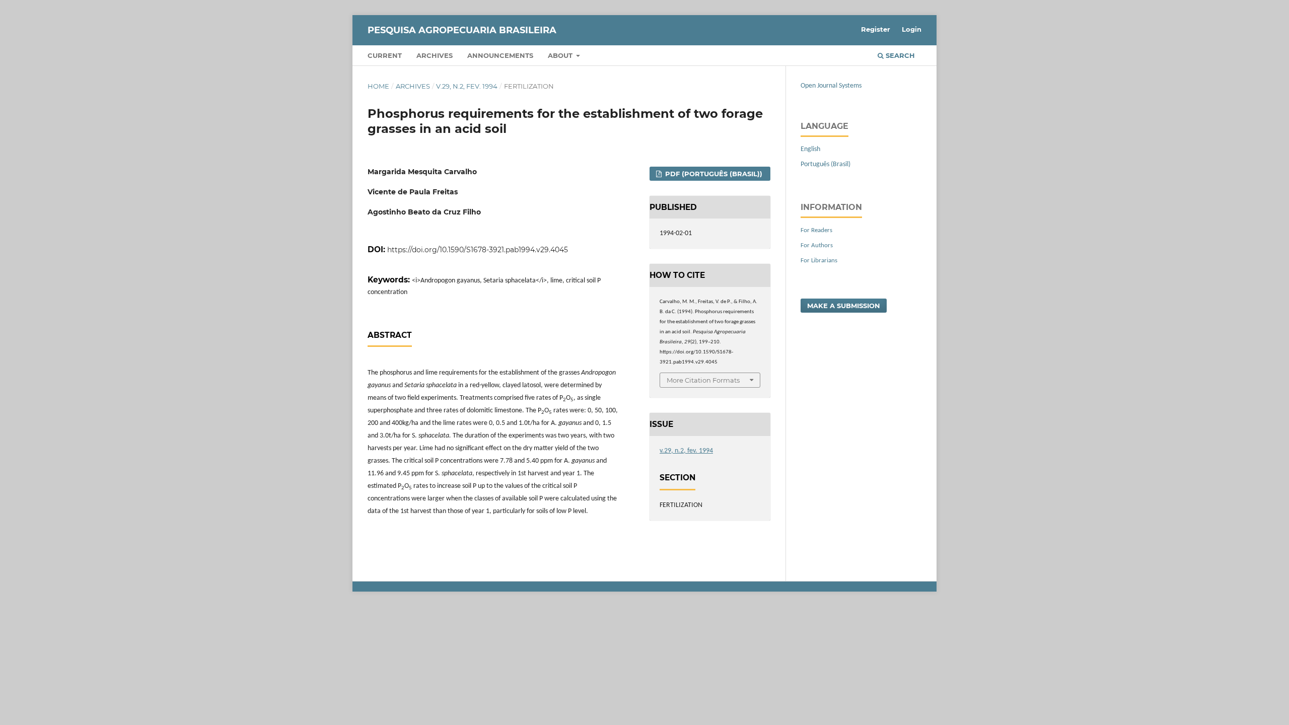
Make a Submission (843, 306)
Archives (434, 55)
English (810, 149)
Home (378, 86)
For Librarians (819, 260)
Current (385, 55)
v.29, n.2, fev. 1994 (466, 86)
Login (911, 29)
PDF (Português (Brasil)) (712, 174)
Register (875, 29)
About (561, 55)
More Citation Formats (703, 380)
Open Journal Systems (831, 86)
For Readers (816, 230)
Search (899, 55)
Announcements (500, 55)
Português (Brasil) (825, 164)
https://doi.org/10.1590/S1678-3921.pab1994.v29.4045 (477, 249)
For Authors (817, 245)
